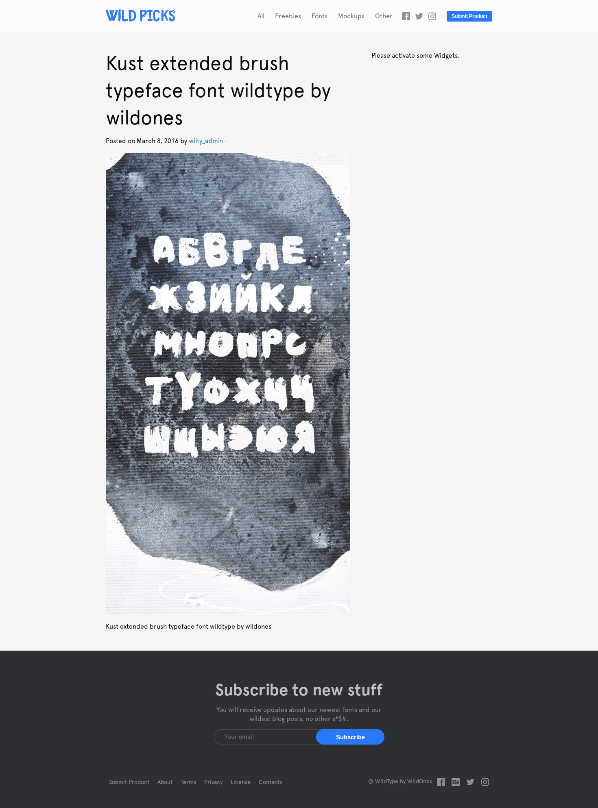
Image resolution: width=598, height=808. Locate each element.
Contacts (270, 782)
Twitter (419, 16)
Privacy (213, 782)
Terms (188, 782)
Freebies (288, 16)
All (261, 16)
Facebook (406, 16)
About (164, 782)
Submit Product (469, 16)
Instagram (432, 16)
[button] (350, 737)
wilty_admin (206, 141)
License (241, 782)
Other (384, 16)
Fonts (319, 16)
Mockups (351, 16)
